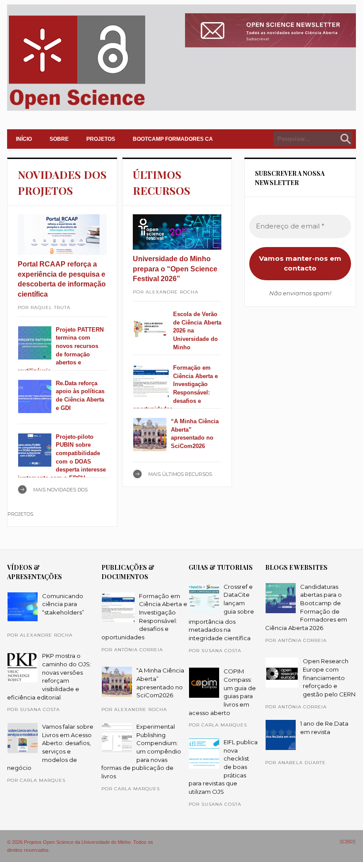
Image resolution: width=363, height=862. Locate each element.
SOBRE (59, 139)
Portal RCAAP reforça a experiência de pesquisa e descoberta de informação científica (62, 279)
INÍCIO (24, 139)
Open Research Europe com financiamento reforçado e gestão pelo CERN (329, 677)
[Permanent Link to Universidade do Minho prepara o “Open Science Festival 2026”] (177, 232)
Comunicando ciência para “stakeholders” (63, 604)
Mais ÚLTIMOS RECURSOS (180, 474)
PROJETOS (100, 139)
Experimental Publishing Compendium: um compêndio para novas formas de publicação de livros (141, 751)
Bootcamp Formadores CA (173, 139)
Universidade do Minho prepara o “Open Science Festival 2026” (175, 268)
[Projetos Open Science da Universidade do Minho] (77, 109)
